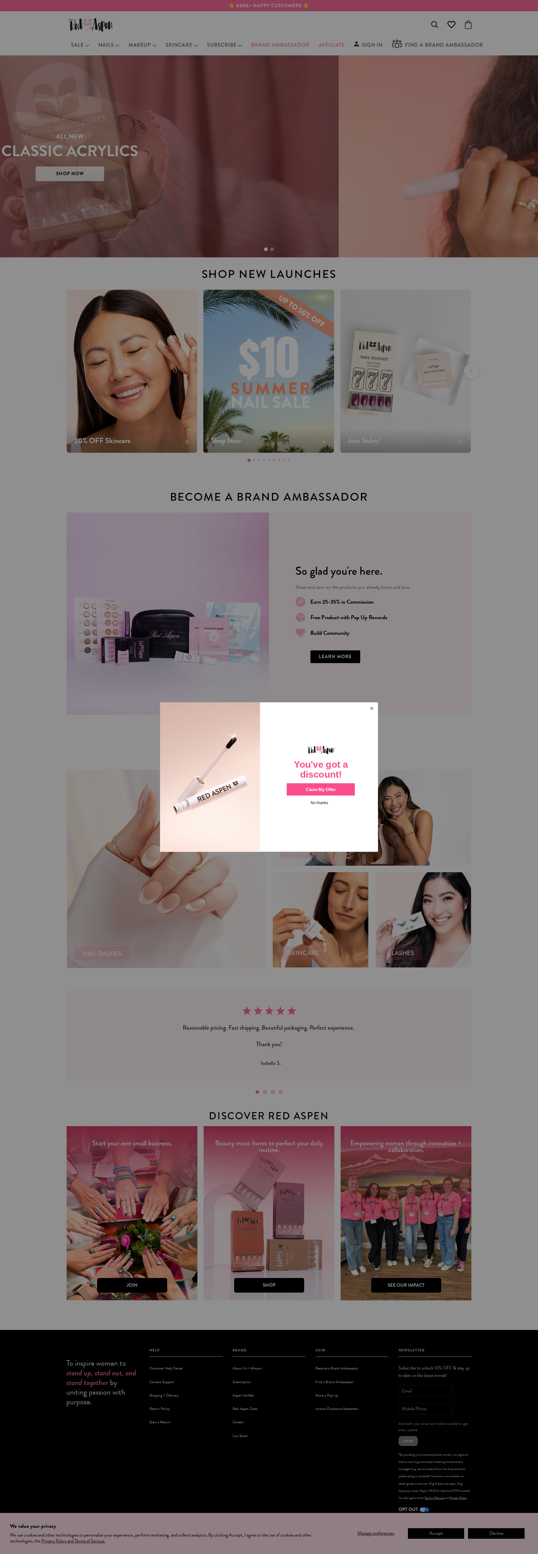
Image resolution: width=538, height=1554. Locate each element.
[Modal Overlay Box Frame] (269, 777)
